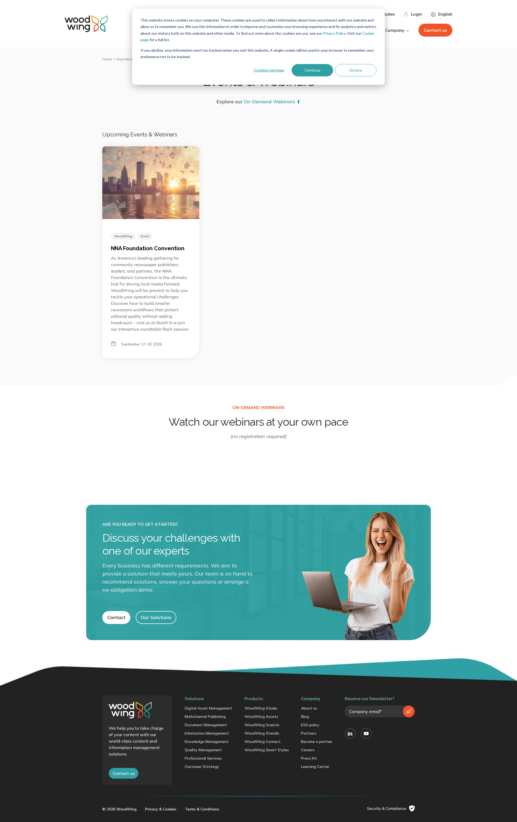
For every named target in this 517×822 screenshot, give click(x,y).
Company (310, 698)
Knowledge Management (207, 741)
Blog (305, 716)
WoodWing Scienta (261, 724)
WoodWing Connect (262, 741)
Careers (308, 749)
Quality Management (203, 749)
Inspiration (124, 59)
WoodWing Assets (261, 716)
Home (107, 59)
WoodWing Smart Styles (266, 749)
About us (309, 708)
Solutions (194, 698)
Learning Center (315, 766)
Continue (312, 70)
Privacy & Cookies (160, 809)
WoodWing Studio (260, 708)
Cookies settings (269, 70)
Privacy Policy (334, 33)
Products (253, 698)
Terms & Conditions (202, 809)
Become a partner (316, 741)
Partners (308, 733)
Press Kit (309, 758)
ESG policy (310, 724)
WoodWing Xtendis (261, 733)
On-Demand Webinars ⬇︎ (272, 101)
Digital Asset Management (208, 708)
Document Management (206, 724)
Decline (356, 70)
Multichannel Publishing (205, 716)
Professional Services (203, 758)
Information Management (207, 733)
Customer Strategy (202, 766)
